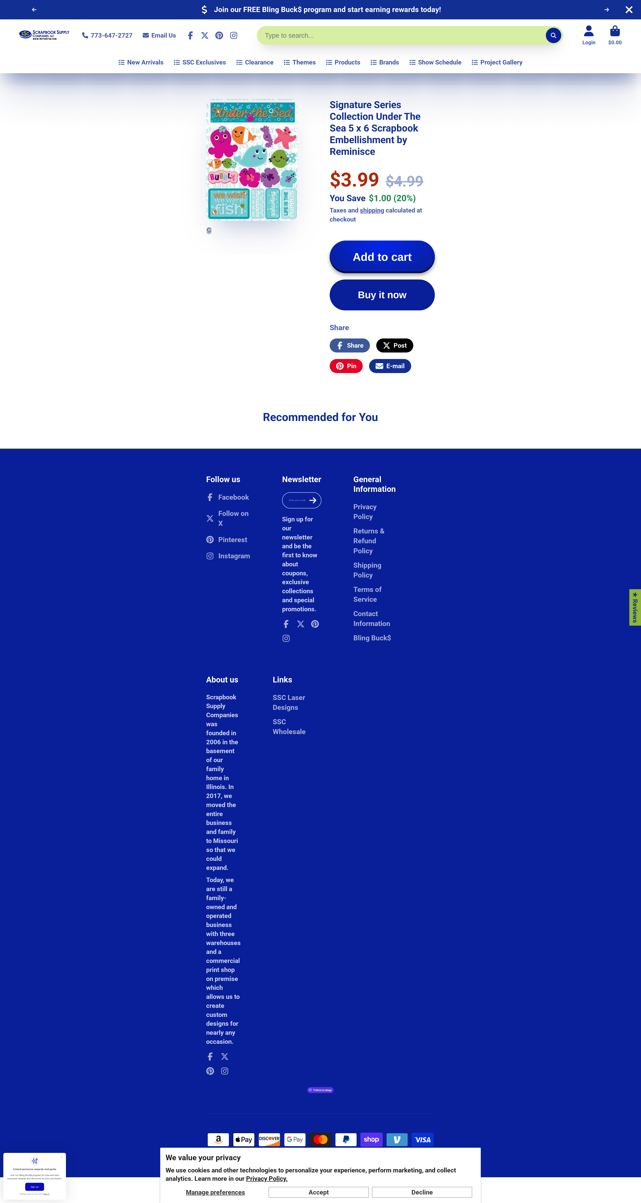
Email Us (163, 35)
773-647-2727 (112, 35)
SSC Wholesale (289, 727)
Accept (319, 1192)
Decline (422, 1192)
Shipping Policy (367, 570)
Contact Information (371, 619)
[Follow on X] (205, 35)
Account (588, 35)
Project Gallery (501, 62)
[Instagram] (234, 35)
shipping (372, 210)
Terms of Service (367, 594)
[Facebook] (190, 35)
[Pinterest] (219, 35)
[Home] (44, 35)
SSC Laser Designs (289, 702)
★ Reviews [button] (635, 607)
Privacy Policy (365, 512)
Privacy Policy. (267, 1178)
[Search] (553, 35)
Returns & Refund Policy (369, 541)
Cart (615, 35)
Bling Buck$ (372, 638)
